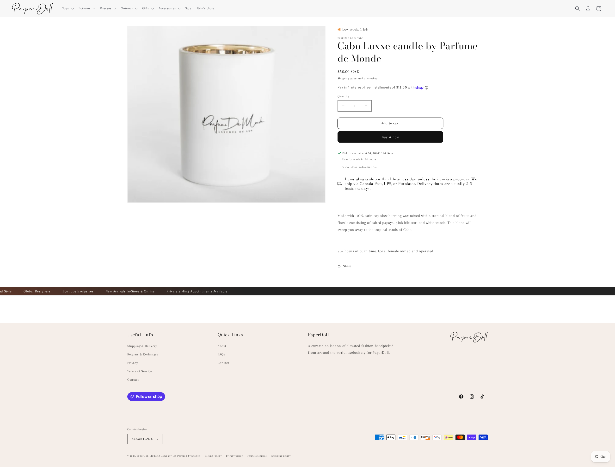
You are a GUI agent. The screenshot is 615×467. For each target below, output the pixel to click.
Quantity (343, 96)
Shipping (343, 78)
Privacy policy (234, 455)
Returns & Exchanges (142, 354)
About (222, 346)
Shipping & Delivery (142, 346)
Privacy (132, 363)
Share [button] (347, 266)
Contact (133, 379)
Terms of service (257, 455)
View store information (359, 167)
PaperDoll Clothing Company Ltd (157, 455)
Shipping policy (281, 455)
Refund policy (213, 455)
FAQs (221, 354)
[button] (68, 8)
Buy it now (390, 137)
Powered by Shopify (188, 455)
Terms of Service (139, 371)
